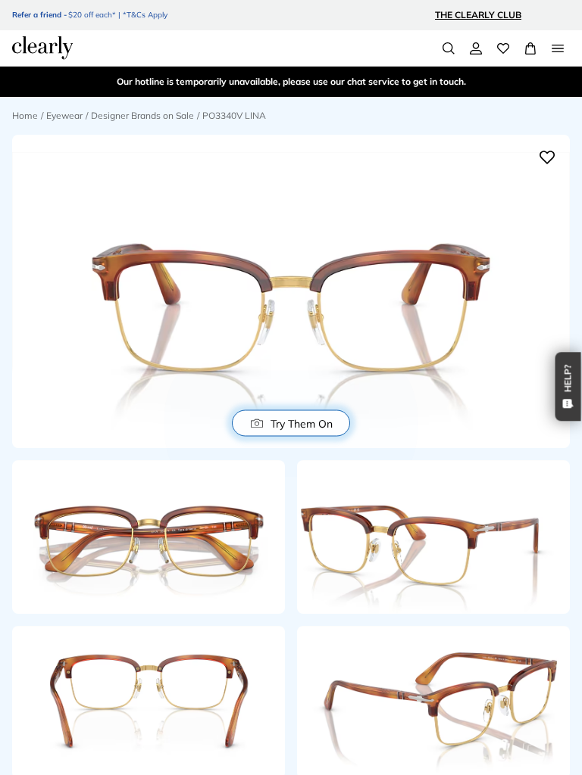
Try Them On (302, 423)
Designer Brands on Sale (142, 115)
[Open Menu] (558, 48)
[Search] (448, 48)
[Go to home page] (42, 47)
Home (25, 115)
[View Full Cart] (530, 48)
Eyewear (64, 115)
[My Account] (476, 48)
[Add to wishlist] (547, 157)
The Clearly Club (478, 14)
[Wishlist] (503, 48)
